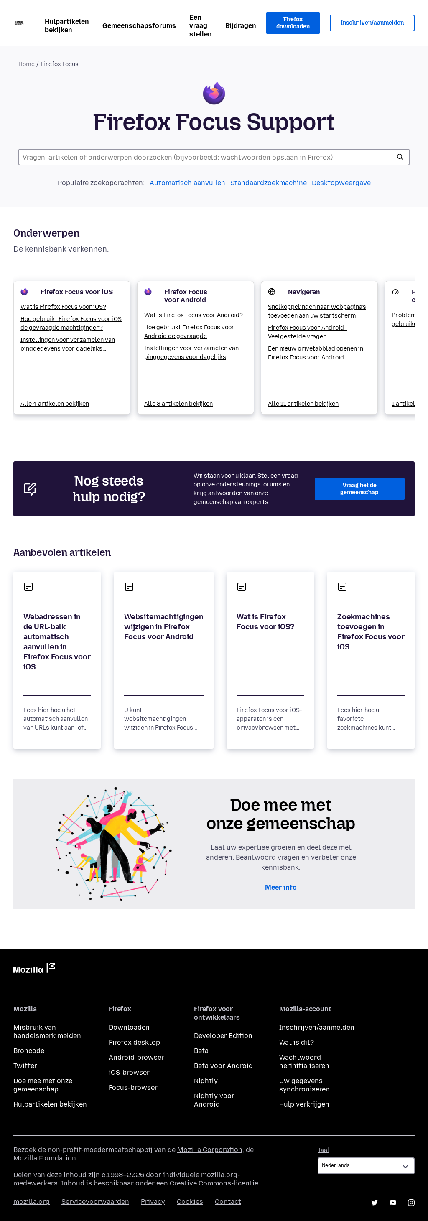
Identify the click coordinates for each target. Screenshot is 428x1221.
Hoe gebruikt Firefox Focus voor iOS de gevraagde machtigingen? (71, 323)
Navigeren (304, 292)
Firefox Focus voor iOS (76, 292)
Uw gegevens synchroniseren (304, 1085)
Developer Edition (223, 1036)
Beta (201, 1051)
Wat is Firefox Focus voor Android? (193, 315)
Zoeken (400, 157)
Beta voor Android (223, 1066)
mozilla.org (31, 1202)
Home (26, 64)
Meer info (281, 887)
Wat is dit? (296, 1042)
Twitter (25, 1066)
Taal (323, 1150)
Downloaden (129, 1027)
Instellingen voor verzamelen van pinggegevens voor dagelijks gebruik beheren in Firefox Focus (67, 344)
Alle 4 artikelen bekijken (54, 403)
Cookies (190, 1202)
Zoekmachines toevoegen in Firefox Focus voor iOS (371, 631)
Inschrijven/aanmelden (372, 22)
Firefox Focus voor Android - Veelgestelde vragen (307, 332)
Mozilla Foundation (44, 1158)
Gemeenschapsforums (139, 26)
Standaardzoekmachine (268, 183)
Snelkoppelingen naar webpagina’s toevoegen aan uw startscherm (317, 311)
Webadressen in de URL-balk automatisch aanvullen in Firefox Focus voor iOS (57, 642)
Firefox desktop (134, 1042)
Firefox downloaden (293, 23)
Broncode (28, 1051)
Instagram (411, 1202)
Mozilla (34, 969)
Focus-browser (133, 1087)
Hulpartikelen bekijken (67, 26)
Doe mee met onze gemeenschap (42, 1085)
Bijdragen (240, 26)
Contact (228, 1202)
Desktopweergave (341, 183)
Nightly (206, 1081)
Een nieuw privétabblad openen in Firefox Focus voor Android (315, 353)
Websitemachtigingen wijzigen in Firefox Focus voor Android (164, 626)
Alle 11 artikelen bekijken (303, 403)
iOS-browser (129, 1072)
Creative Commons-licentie (214, 1183)
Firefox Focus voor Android (185, 296)
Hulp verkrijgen (304, 1104)
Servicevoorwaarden (95, 1202)
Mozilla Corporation (209, 1150)
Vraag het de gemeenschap (359, 489)
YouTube (393, 1202)
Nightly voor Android (214, 1100)
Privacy (153, 1202)
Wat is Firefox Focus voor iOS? (63, 306)
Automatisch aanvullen (187, 183)
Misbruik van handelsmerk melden (47, 1031)
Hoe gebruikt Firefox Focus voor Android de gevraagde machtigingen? (189, 332)
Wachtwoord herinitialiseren (304, 1061)
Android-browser (136, 1057)
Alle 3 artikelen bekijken (178, 403)
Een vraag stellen (200, 25)
